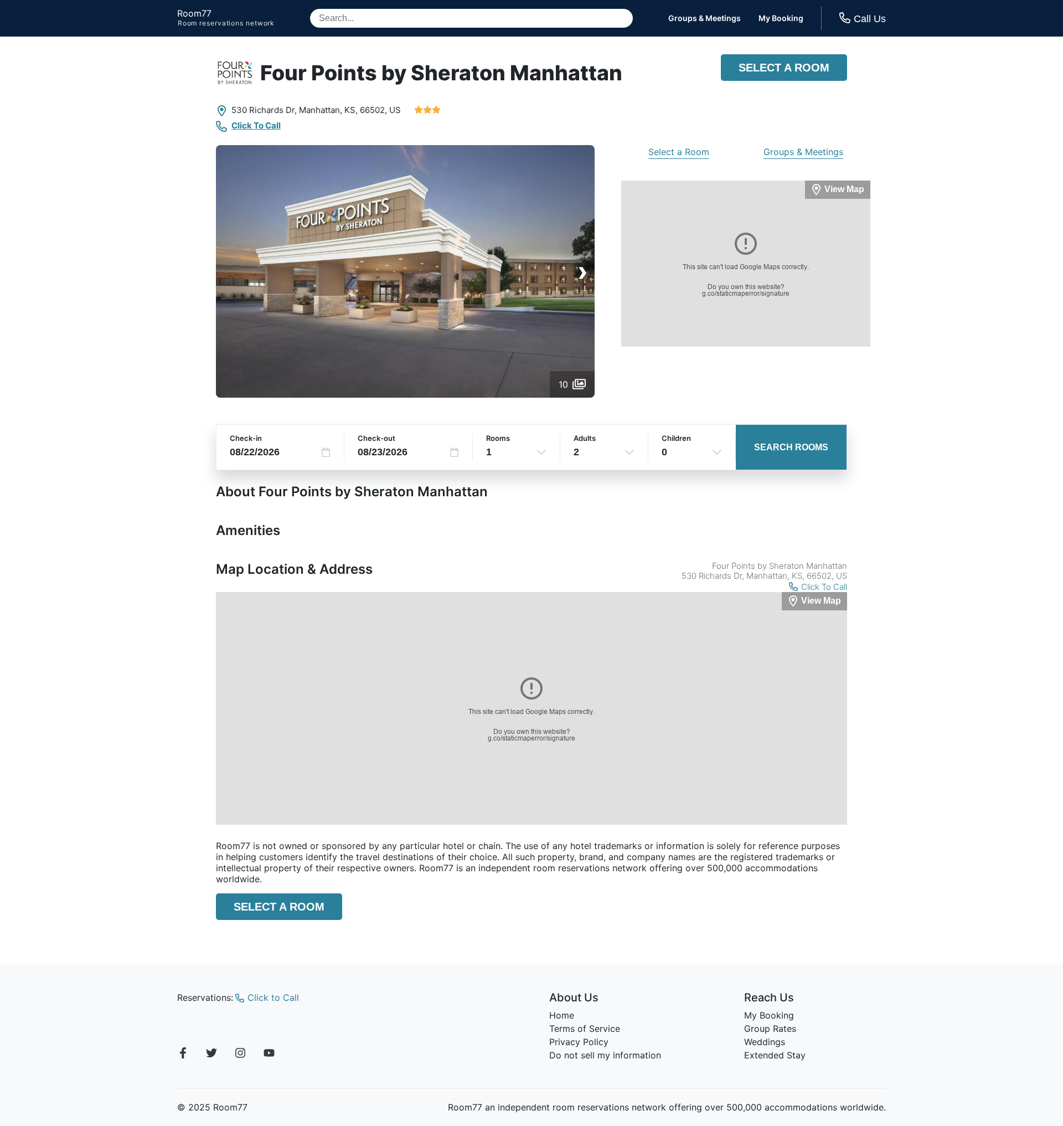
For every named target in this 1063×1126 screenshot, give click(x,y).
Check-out (376, 438)
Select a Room (784, 67)
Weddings (764, 1041)
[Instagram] (240, 1054)
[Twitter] (211, 1054)
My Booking (780, 18)
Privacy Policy (578, 1041)
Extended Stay (775, 1055)
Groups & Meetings (704, 18)
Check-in (246, 438)
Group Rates (770, 1028)
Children (676, 438)
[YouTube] (269, 1054)
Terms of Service (584, 1028)
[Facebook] (182, 1054)
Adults (585, 438)
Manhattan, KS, (328, 110)
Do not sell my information (605, 1055)
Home (561, 1015)
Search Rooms (791, 447)
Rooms (498, 438)
